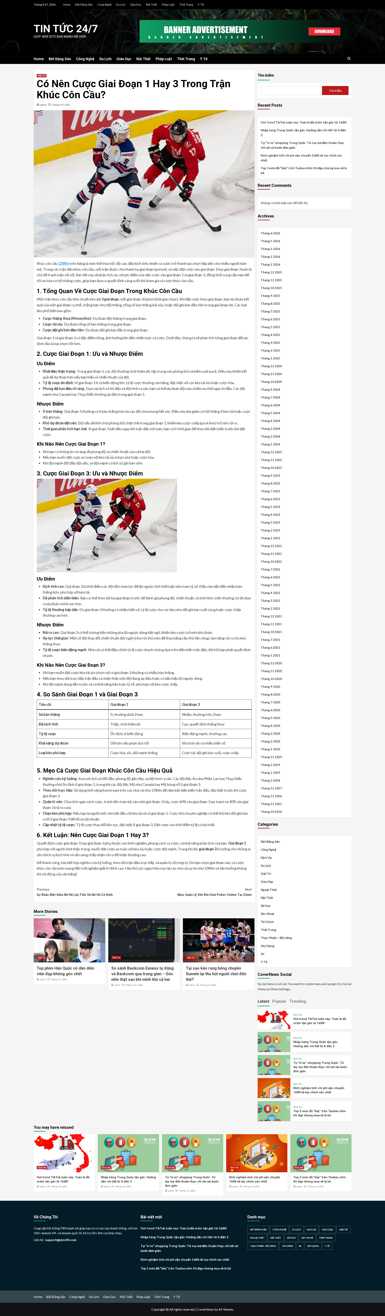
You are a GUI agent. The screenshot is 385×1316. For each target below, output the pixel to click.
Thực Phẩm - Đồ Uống (263, 1246)
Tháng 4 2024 (270, 421)
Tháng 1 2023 (270, 538)
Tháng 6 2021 (270, 647)
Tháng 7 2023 (270, 491)
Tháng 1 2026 (270, 264)
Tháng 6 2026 (270, 233)
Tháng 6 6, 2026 (122, 1186)
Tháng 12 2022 (271, 546)
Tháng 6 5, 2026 (187, 1191)
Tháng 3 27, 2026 (134, 985)
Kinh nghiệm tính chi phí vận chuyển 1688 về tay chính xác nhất (301, 158)
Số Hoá (265, 905)
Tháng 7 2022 (270, 569)
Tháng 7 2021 (270, 639)
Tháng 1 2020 (270, 749)
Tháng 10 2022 (271, 561)
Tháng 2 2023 (270, 530)
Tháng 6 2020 (270, 710)
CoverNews (205, 1309)
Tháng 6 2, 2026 (315, 1186)
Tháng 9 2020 (270, 686)
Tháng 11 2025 (271, 280)
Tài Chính (267, 922)
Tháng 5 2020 (270, 718)
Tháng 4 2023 (270, 514)
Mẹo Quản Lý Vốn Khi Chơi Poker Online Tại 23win (214, 892)
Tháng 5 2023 (270, 507)
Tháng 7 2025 (270, 311)
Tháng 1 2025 (270, 358)
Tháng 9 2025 (270, 295)
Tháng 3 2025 (270, 342)
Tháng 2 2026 (270, 256)
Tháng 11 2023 (271, 460)
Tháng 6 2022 (270, 577)
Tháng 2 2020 (270, 741)
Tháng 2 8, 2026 (208, 985)
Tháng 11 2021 (271, 624)
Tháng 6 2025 (270, 319)
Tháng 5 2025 (270, 327)
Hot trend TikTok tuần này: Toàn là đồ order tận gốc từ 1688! (304, 122)
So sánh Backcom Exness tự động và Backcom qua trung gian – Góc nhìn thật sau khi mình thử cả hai (142, 974)
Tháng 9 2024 (270, 389)
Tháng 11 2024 (271, 374)
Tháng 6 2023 (270, 499)
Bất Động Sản (84, 4)
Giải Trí (41, 75)
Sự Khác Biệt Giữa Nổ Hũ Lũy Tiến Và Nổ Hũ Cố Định (75, 892)
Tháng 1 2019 (270, 772)
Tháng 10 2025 (271, 288)
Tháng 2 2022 (270, 608)
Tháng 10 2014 (271, 811)
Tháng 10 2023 (271, 467)
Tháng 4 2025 (270, 335)
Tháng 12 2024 (271, 366)
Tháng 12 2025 (271, 272)
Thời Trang (186, 4)
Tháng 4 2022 (270, 593)
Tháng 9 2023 (270, 475)
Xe (262, 954)
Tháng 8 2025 (270, 303)
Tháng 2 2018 (270, 780)
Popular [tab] (279, 1001)
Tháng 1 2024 (270, 444)
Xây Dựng (268, 946)
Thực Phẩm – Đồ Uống (276, 938)
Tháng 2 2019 (270, 765)
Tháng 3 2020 (270, 733)
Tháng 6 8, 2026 (58, 1186)
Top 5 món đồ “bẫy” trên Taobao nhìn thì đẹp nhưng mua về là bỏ (304, 170)
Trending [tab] (298, 1001)
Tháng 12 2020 (271, 663)
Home (67, 4)
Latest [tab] (263, 1001)
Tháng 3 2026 (270, 249)
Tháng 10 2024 (271, 381)
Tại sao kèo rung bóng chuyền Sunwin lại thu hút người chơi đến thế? (216, 974)
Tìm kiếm (266, 75)
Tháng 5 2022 (270, 585)
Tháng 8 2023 (270, 483)
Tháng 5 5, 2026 (58, 979)
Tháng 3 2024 (270, 428)
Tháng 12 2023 (271, 452)
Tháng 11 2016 (271, 796)
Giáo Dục (135, 4)
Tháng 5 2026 (270, 241)
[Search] (349, 58)
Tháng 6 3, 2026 (251, 1186)
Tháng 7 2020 (270, 702)
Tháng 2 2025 (270, 350)
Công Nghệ (104, 4)
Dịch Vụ (266, 857)
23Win (63, 263)
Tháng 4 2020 (270, 725)
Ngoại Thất (269, 889)
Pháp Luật (168, 4)
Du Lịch (120, 4)
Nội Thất (151, 4)
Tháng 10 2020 (271, 679)
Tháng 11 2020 (271, 671)
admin (43, 104)
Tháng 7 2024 (270, 397)
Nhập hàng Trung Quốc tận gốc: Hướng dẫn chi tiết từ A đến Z (303, 132)
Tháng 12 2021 (271, 616)
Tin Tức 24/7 (66, 29)
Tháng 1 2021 (270, 655)
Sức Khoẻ (267, 913)
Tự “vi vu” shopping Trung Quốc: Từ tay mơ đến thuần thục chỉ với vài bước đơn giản (302, 145)
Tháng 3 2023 (270, 522)
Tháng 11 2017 (271, 788)
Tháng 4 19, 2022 (61, 104)
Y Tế (201, 4)
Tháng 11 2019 (271, 757)
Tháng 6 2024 (270, 405)
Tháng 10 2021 (271, 632)
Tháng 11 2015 (271, 804)
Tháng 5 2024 (270, 413)
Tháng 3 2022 (270, 600)
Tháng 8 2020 (270, 694)
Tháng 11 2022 (271, 553)
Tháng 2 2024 (270, 436)
